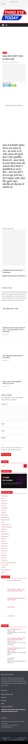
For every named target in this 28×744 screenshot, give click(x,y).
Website (3, 438)
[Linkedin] (9, 85)
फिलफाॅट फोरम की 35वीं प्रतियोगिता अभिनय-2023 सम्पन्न (12, 382)
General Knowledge (5, 527)
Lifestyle (3, 538)
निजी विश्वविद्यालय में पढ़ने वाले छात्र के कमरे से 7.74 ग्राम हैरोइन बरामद (14, 271)
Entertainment (4, 517)
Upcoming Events (5, 569)
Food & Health (4, 524)
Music (2, 541)
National (3, 543)
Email (3, 431)
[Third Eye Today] (3, 25)
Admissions (3, 496)
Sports (2, 555)
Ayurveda (3, 500)
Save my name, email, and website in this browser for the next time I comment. (12, 448)
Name (3, 424)
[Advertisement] (14, 73)
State (2, 558)
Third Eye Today (16, 62)
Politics (2, 548)
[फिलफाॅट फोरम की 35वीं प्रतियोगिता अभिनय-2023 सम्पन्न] (14, 366)
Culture (4, 52)
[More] (15, 85)
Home (2, 703)
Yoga (2, 572)
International (4, 534)
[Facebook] (4, 85)
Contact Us (4, 697)
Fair (2, 522)
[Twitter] (7, 85)
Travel (2, 567)
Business (3, 503)
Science (3, 553)
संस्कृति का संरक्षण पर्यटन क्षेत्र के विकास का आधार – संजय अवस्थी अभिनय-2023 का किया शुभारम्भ (14, 330)
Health (2, 529)
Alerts (2, 498)
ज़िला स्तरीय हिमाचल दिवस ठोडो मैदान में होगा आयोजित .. (13, 357)
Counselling (3, 508)
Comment (4, 404)
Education (3, 515)
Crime (2, 510)
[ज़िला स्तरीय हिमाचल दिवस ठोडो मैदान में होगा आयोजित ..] (14, 341)
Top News (3, 565)
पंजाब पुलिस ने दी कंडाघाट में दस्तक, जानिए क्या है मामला (13, 276)
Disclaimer (3, 700)
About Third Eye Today (7, 694)
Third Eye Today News (6, 562)
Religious (3, 550)
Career (2, 505)
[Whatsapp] (12, 85)
